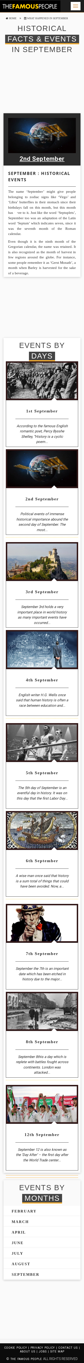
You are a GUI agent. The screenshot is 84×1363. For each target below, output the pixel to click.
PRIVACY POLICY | (45, 1347)
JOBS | (44, 1351)
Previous (14, 140)
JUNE (18, 1243)
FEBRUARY (24, 1211)
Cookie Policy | (17, 1347)
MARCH (20, 1222)
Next (69, 140)
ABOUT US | (29, 1351)
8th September (42, 1041)
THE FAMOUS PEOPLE (26, 1359)
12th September (42, 1134)
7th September (42, 953)
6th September (42, 860)
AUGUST (21, 1264)
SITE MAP (57, 1351)
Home (12, 18)
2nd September (42, 158)
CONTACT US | (69, 1347)
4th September (42, 680)
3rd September (42, 591)
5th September (42, 772)
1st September (42, 411)
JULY (17, 1253)
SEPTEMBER (25, 1274)
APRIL (19, 1232)
